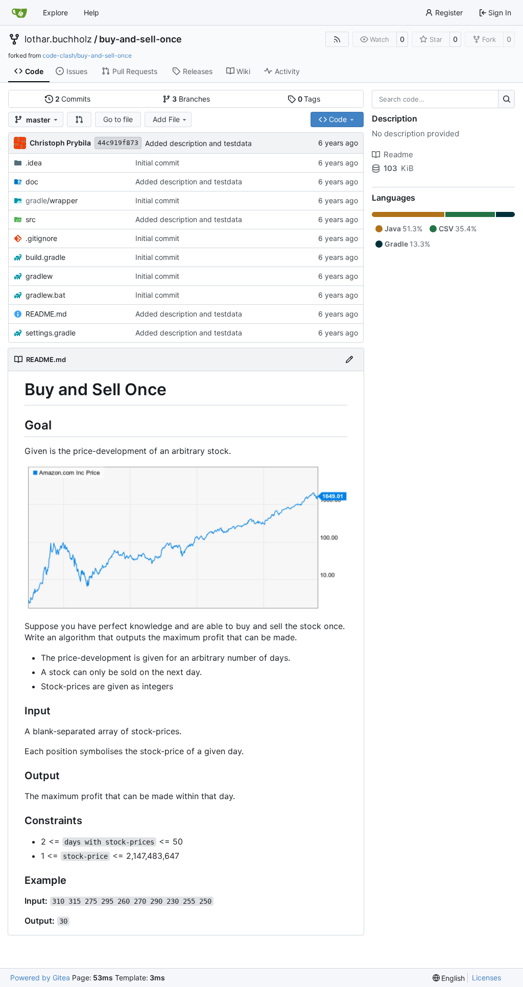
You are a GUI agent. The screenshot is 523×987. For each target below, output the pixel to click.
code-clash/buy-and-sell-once (87, 55)
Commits (73, 98)
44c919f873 (118, 143)
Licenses (486, 977)
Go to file (118, 119)
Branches (191, 98)
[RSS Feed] (337, 39)
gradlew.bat (45, 295)
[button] (79, 119)
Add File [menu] (166, 119)
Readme (398, 154)
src (31, 219)
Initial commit (157, 162)
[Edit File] (349, 359)
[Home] (19, 13)
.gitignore (41, 238)
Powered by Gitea (40, 977)
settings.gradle (51, 332)
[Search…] (506, 99)
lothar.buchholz (58, 39)
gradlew (39, 276)
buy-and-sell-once (140, 39)
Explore (55, 12)
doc (32, 181)
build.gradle (45, 257)
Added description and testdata (198, 143)
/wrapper (52, 200)
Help (91, 12)
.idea (34, 162)
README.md (46, 313)
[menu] (449, 978)
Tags (309, 98)
